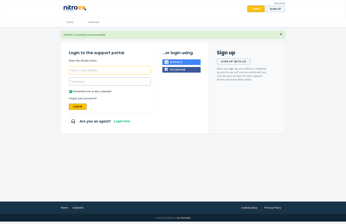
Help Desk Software (165, 217)
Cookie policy (249, 207)
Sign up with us (233, 61)
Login (77, 106)
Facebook (178, 69)
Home (69, 22)
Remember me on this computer (92, 91)
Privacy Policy (273, 207)
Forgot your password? (83, 98)
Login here (122, 121)
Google (176, 62)
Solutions (94, 22)
